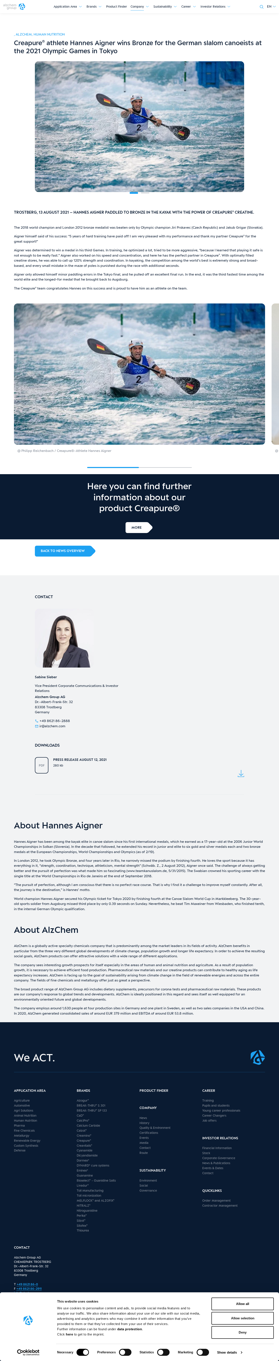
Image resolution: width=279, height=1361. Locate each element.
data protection (129, 1329)
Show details (227, 1352)
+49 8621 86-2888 (54, 721)
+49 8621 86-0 (27, 1284)
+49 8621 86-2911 (29, 1288)
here (70, 1334)
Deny (243, 1332)
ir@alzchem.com (52, 726)
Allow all (242, 1304)
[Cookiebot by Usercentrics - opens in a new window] (28, 1352)
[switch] (125, 1352)
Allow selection (242, 1318)
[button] (271, 6)
